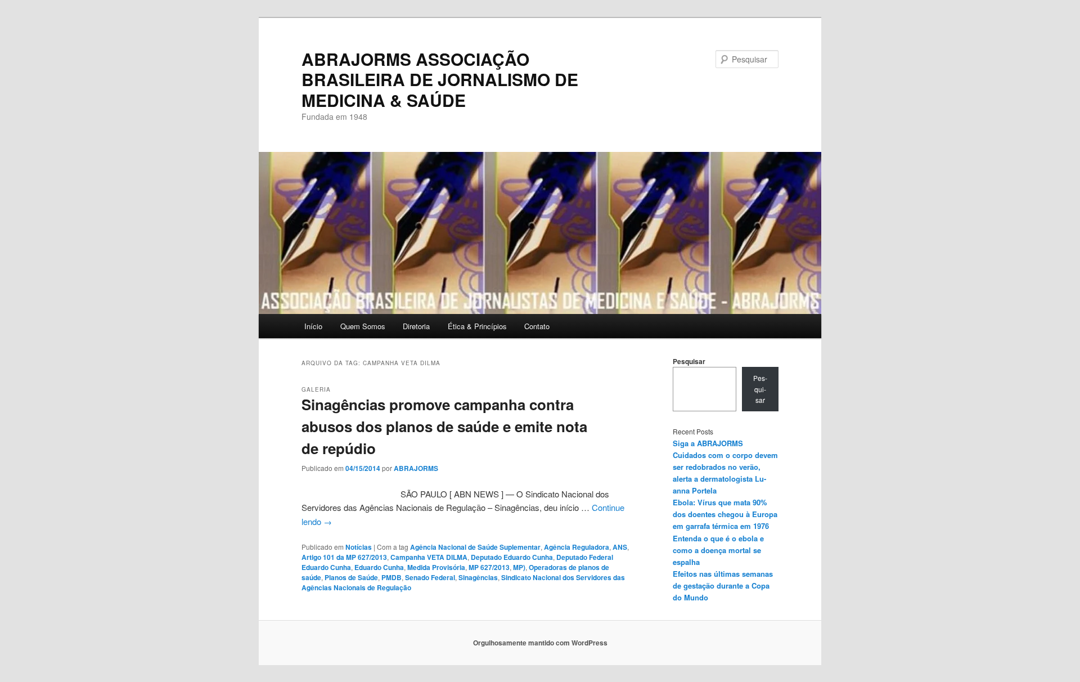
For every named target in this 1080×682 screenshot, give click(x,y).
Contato (537, 326)
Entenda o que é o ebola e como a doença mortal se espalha (718, 550)
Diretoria (416, 326)
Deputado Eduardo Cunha (512, 557)
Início (313, 326)
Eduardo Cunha (379, 567)
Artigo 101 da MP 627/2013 (344, 557)
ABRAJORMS (416, 468)
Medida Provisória (436, 567)
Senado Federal (430, 577)
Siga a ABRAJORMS (708, 443)
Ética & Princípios (477, 326)
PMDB (391, 577)
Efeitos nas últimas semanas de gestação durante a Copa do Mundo (723, 585)
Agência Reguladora (576, 547)
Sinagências (478, 577)
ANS (620, 547)
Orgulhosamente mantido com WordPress (540, 643)
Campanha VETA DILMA (428, 557)
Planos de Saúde (351, 577)
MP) (519, 567)
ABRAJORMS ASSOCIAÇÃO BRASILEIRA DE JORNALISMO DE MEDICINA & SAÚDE (440, 79)
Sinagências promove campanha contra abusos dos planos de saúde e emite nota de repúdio (444, 426)
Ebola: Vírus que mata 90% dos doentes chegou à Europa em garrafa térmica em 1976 (725, 514)
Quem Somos (362, 326)
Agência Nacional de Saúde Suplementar (475, 547)
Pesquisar (689, 361)
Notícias (358, 547)
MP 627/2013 (489, 567)
